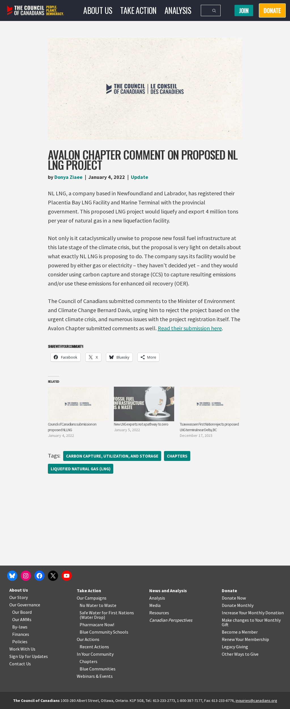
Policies (19, 641)
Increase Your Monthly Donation (253, 612)
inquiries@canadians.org (256, 700)
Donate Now (234, 598)
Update (139, 177)
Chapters (177, 456)
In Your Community (95, 654)
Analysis (178, 10)
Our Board (22, 612)
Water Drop (92, 617)
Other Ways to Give (240, 654)
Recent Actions (94, 646)
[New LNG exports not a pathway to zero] (144, 404)
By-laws (19, 627)
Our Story (18, 597)
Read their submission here (190, 328)
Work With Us (22, 649)
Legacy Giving (235, 646)
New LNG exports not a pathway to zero (141, 424)
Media (155, 605)
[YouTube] (66, 576)
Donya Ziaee (68, 177)
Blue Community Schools (104, 632)
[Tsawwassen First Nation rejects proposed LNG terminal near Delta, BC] (210, 404)
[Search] (214, 10)
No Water (89, 605)
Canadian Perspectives (170, 620)
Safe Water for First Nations (107, 612)
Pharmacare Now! (97, 624)
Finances (20, 634)
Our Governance (24, 605)
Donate (229, 590)
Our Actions (88, 639)
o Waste (108, 605)
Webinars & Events (95, 676)
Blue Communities (98, 669)
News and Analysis (168, 590)
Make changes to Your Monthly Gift (251, 622)
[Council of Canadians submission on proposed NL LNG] (78, 404)
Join (244, 10)
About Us (97, 10)
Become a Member (240, 632)
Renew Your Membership (245, 639)
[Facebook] (39, 576)
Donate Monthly (237, 605)
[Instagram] (26, 576)
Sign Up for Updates (28, 656)
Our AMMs (21, 619)
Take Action (138, 10)
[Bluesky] (12, 576)
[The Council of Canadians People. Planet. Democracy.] (35, 11)
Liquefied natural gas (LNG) (80, 468)
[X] (53, 576)
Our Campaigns (91, 598)
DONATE (272, 10)
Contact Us (20, 663)
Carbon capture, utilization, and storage (112, 456)
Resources (159, 612)
